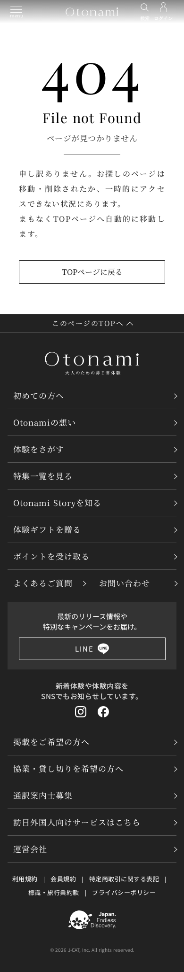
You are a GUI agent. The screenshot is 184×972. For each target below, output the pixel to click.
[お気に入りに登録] (167, 835)
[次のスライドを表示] (175, 194)
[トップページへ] (92, 12)
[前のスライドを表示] (8, 194)
